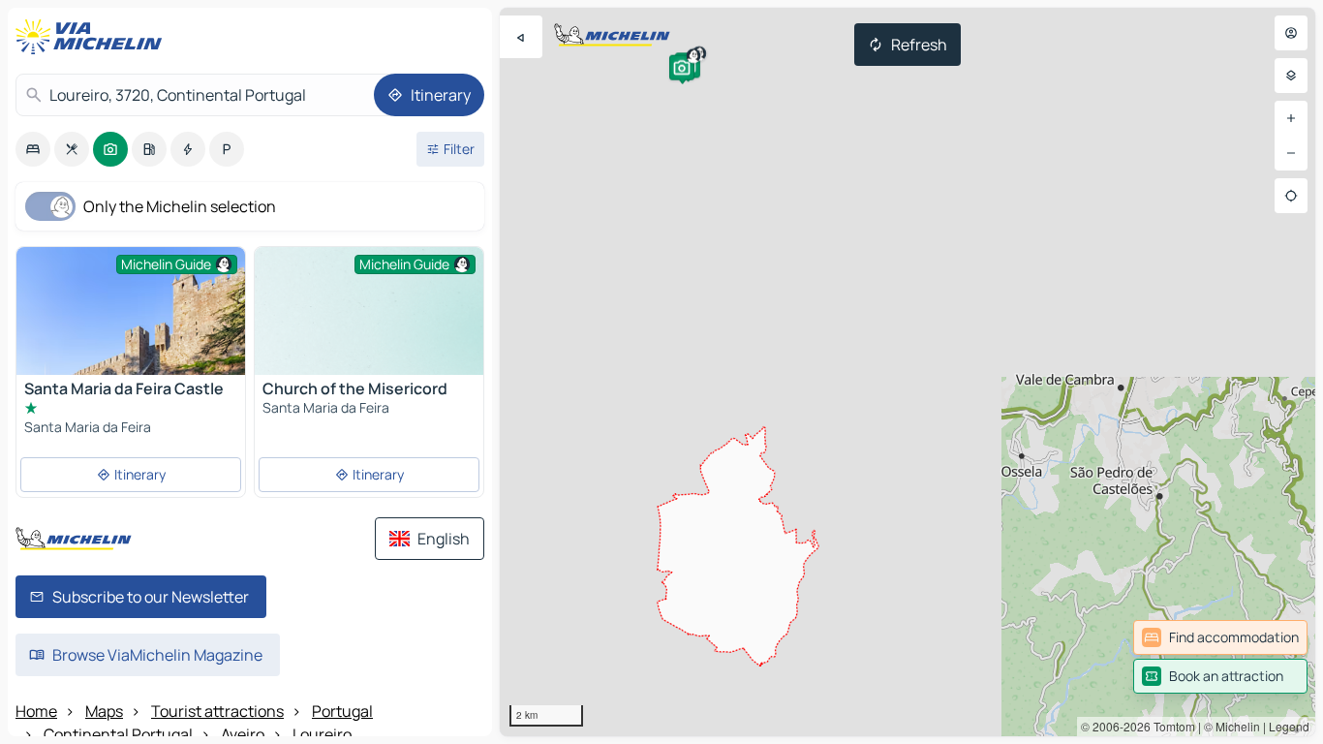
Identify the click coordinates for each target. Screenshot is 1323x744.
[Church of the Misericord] (369, 332)
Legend (1289, 726)
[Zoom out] (1291, 153)
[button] (681, 67)
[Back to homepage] (92, 37)
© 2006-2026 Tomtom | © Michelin (1170, 726)
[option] (32, 149)
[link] (1220, 637)
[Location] (1291, 195)
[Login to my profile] (1291, 33)
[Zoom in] (1291, 118)
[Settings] (1291, 75)
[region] (907, 372)
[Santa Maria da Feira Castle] (130, 343)
